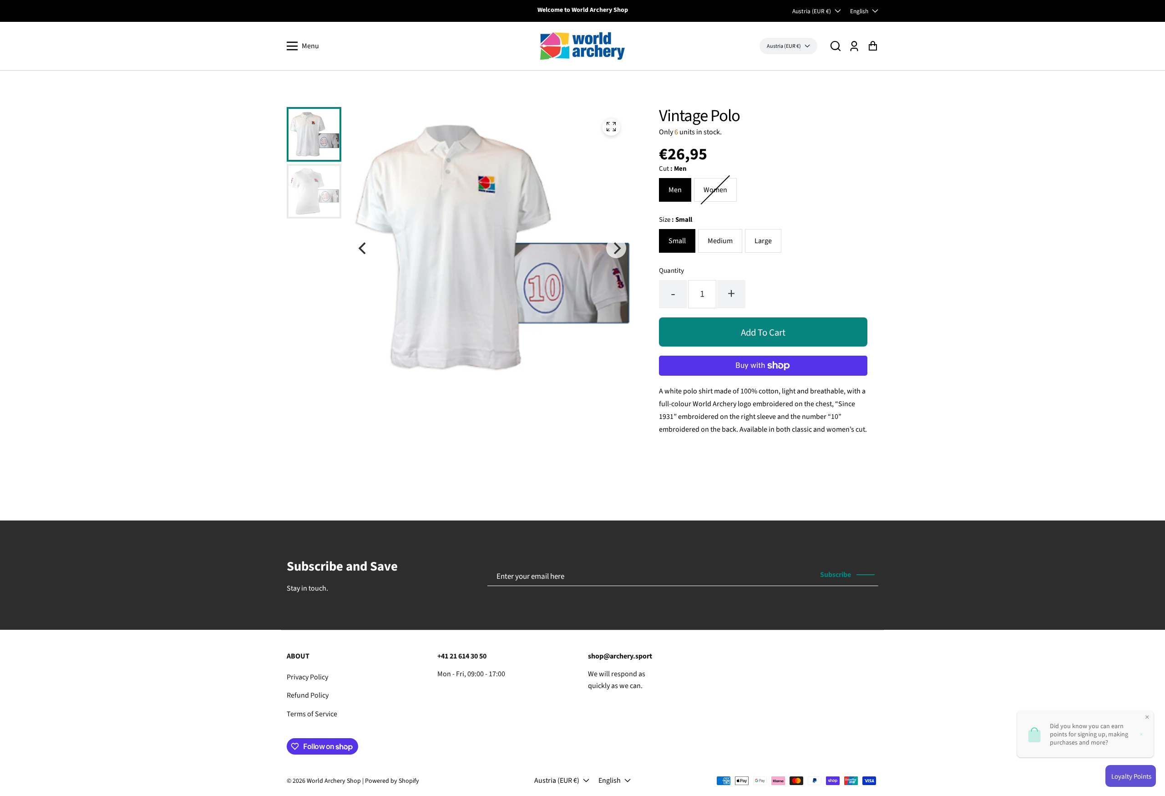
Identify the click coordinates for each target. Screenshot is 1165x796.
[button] (835, 46)
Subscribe (835, 575)
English (859, 11)
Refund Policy (308, 695)
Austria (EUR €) (811, 11)
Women (715, 190)
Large (763, 241)
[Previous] (363, 248)
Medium (720, 241)
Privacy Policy (307, 677)
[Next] (616, 248)
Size (675, 220)
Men (675, 190)
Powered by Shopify (392, 781)
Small (677, 241)
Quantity (671, 271)
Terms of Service (312, 714)
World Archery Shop (334, 781)
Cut (673, 168)
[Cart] (872, 46)
